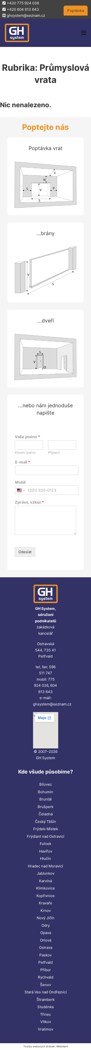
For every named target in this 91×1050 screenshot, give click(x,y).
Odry (45, 925)
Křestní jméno (25, 452)
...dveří (45, 321)
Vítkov (45, 1021)
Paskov (45, 955)
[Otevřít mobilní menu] (83, 33)
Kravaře (45, 903)
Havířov (45, 851)
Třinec (45, 1014)
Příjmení (54, 452)
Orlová (45, 940)
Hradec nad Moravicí (45, 866)
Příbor (45, 970)
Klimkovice (45, 888)
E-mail (22, 462)
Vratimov (45, 1029)
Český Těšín (45, 821)
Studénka (45, 1007)
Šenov (45, 984)
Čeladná (46, 814)
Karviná (45, 881)
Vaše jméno (27, 436)
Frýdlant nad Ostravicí (45, 836)
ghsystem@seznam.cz (52, 704)
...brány (45, 233)
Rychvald (45, 977)
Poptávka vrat (46, 148)
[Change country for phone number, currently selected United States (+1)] (20, 490)
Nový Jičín (45, 918)
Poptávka (75, 10)
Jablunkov (45, 873)
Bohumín (45, 792)
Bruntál (45, 799)
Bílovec (45, 784)
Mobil (20, 482)
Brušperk (45, 806)
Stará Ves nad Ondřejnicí (46, 992)
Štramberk (46, 999)
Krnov (46, 910)
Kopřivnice (45, 895)
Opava (45, 932)
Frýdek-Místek (45, 829)
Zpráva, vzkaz (29, 502)
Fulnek (45, 843)
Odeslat (25, 552)
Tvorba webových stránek (39, 1046)
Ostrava (45, 947)
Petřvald (45, 962)
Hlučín (45, 858)
